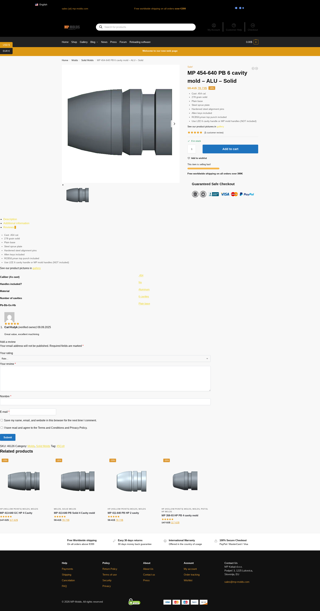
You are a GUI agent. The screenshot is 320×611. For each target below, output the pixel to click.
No (140, 282)
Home (65, 60)
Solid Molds (87, 60)
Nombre (5, 396)
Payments (67, 568)
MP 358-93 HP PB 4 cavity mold (180, 515)
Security (107, 580)
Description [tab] (10, 219)
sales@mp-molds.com (236, 581)
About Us (148, 568)
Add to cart (230, 149)
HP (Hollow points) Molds (15, 509)
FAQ (64, 586)
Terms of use (109, 574)
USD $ (8, 44)
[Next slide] (174, 123)
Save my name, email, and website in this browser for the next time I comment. (50, 420)
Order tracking (192, 574)
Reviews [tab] (9, 227)
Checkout (253, 29)
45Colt (61, 446)
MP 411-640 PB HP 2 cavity (123, 512)
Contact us (149, 574)
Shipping (66, 574)
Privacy (106, 586)
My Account (214, 29)
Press (146, 580)
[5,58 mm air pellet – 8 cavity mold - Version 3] (256, 68)
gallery (220, 126)
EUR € (8, 50)
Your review (8, 363)
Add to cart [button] (24, 527)
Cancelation (68, 580)
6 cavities (144, 296)
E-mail (4, 411)
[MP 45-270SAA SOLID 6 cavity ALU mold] (253, 68)
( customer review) (213, 133)
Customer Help (234, 29)
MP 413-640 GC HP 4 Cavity (16, 512)
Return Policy (109, 568)
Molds (75, 60)
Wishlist (188, 580)
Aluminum (144, 289)
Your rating (6, 353)
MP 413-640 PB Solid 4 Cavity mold (74, 512)
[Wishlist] (43, 462)
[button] (252, 42)
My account (190, 568)
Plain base (144, 303)
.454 (141, 275)
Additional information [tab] (16, 223)
